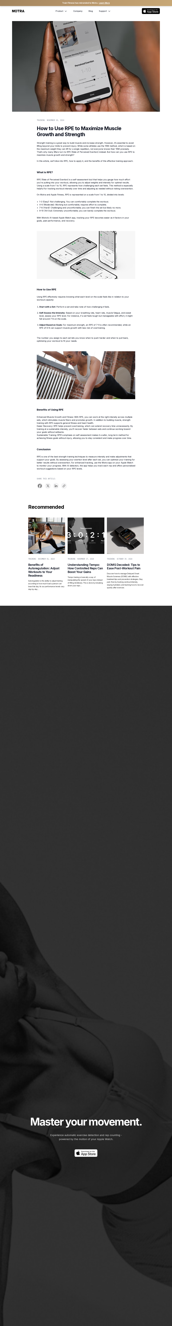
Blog (91, 11)
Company (77, 11)
